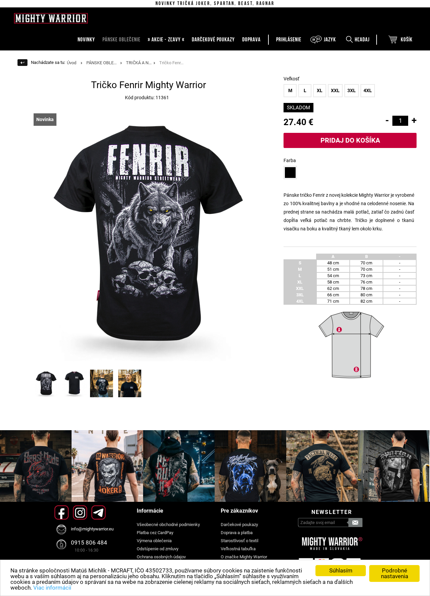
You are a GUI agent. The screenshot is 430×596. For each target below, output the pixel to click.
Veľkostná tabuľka (238, 548)
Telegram (98, 512)
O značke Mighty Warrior (244, 556)
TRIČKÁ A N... (139, 62)
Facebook (61, 512)
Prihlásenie (288, 39)
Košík (407, 39)
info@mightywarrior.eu (92, 528)
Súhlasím (340, 570)
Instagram (80, 512)
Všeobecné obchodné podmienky (168, 524)
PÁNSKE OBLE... (101, 62)
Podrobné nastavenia (394, 573)
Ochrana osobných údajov (161, 556)
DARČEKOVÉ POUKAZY (213, 39)
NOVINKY (86, 39)
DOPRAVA (251, 39)
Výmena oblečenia (154, 540)
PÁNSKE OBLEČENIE (121, 39)
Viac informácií (52, 587)
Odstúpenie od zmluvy (157, 548)
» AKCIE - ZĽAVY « (166, 39)
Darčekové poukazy (239, 524)
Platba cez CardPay (155, 532)
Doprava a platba (237, 532)
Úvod (71, 62)
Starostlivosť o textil (239, 540)
